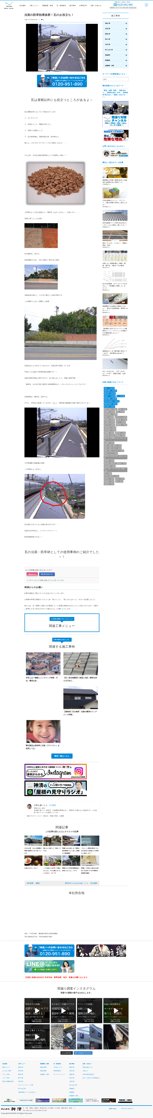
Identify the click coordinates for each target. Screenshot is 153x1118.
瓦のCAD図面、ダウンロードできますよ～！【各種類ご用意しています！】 (115, 286)
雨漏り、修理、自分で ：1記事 (112, 448)
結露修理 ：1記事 (109, 484)
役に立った (32, 574)
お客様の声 (83, 5)
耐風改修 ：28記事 (109, 419)
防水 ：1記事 (107, 473)
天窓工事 (107, 44)
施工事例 (72, 5)
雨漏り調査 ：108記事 (110, 398)
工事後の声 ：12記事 (110, 427)
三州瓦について (57, 1067)
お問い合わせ (112, 1108)
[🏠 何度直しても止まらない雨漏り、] (37, 1010)
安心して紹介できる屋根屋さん (91, 1078)
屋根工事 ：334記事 (109, 393)
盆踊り (37, 883)
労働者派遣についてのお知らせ (27, 1092)
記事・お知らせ (96, 5)
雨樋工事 (107, 34)
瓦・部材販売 (61, 5)
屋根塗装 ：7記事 (120, 432)
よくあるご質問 (6, 1070)
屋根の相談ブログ (88, 1067)
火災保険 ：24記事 (109, 422)
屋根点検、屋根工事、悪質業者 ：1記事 (115, 463)
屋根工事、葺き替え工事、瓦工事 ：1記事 (115, 457)
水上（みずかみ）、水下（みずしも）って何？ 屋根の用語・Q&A (115, 372)
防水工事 (107, 39)
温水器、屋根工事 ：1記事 (111, 476)
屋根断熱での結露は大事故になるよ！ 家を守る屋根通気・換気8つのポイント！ (115, 308)
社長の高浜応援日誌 (88, 1074)
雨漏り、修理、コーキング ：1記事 (114, 450)
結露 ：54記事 (120, 411)
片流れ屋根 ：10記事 (110, 430)
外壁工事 (107, 28)
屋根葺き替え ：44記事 (110, 414)
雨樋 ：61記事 (123, 409)
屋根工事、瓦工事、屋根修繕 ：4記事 (114, 435)
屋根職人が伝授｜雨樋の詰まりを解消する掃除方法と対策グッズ (115, 181)
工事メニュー (34, 5)
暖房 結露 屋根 (110, 90)
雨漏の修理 (43, 1067)
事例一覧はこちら (61, 756)
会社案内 (23, 5)
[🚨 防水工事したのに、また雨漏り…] (37, 1036)
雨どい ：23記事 (120, 422)
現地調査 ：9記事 (109, 432)
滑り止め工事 (109, 49)
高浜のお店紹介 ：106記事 (111, 401)
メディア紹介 (6, 1078)
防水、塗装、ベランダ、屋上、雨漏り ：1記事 (115, 469)
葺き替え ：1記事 (109, 478)
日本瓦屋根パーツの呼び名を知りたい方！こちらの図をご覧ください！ (115, 224)
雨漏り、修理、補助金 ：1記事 (112, 445)
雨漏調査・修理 (47, 5)
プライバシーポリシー (127, 1108)
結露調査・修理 (109, 65)
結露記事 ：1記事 (109, 481)
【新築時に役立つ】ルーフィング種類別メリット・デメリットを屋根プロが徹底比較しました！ (115, 331)
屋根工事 (107, 23)
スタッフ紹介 (6, 1074)
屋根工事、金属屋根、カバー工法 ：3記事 (115, 439)
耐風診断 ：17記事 (121, 425)
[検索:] (116, 79)
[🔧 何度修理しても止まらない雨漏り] (63, 1010)
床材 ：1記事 (119, 481)
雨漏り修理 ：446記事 (110, 390)
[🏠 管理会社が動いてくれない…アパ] (89, 1010)
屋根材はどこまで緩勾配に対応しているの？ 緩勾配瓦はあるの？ (115, 352)
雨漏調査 (107, 60)
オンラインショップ (59, 1074)
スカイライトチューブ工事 (25, 1085)
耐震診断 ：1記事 (109, 460)
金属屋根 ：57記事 (109, 411)
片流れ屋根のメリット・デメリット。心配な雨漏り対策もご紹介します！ (115, 203)
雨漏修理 (107, 55)
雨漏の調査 (43, 1070)
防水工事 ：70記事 (109, 406)
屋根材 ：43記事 (108, 417)
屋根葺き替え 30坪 (113, 92)
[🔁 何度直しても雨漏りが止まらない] (116, 1010)
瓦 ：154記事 (120, 396)
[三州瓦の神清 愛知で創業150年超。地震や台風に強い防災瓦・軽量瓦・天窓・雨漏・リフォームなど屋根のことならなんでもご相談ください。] (11, 1110)
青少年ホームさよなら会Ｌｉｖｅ (77, 883)
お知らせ (85, 1070)
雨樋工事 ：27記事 (121, 419)
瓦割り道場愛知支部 (8, 1081)
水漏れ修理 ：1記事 (109, 466)
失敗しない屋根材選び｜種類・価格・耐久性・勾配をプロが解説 (114, 264)
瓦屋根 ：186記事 (109, 396)
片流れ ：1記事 (120, 478)
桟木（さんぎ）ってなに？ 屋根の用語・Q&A (115, 244)
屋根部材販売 (57, 1070)
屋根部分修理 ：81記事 (110, 403)
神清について (6, 1067)
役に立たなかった (47, 574)
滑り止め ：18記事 (109, 425)
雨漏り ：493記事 (109, 388)
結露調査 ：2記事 (109, 442)
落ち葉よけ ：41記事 (121, 417)
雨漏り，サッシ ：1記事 (111, 453)
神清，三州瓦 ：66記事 (110, 409)
